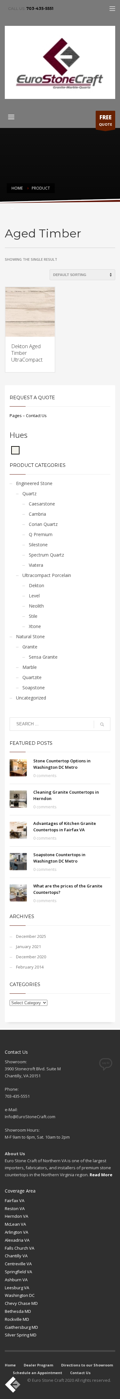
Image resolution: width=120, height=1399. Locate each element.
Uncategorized (31, 698)
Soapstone (33, 688)
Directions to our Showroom (87, 1365)
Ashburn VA (16, 1280)
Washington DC (20, 1295)
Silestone (38, 545)
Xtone (35, 626)
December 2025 (31, 936)
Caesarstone (42, 504)
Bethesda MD (18, 1311)
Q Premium (40, 534)
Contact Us (80, 1372)
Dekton (36, 585)
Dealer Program (38, 1365)
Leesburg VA (17, 1288)
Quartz (29, 493)
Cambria (37, 514)
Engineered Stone (34, 483)
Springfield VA (18, 1272)
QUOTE (105, 120)
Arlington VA (16, 1232)
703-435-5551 (39, 8)
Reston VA (15, 1208)
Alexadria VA (17, 1240)
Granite (29, 647)
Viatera (36, 565)
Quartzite (32, 677)
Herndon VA (16, 1216)
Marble (29, 667)
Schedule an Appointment (37, 1372)
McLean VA (15, 1224)
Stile (33, 616)
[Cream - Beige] (15, 450)
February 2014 (30, 967)
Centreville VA (18, 1264)
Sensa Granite (43, 657)
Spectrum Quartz (46, 555)
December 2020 (31, 957)
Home (10, 1365)
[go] (102, 724)
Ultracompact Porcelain (46, 575)
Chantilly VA (16, 1256)
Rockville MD (17, 1319)
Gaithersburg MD (21, 1327)
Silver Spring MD (20, 1335)
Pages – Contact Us (28, 415)
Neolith (36, 606)
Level (34, 596)
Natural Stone (30, 636)
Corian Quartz (43, 524)
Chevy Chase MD (21, 1303)
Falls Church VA (19, 1248)
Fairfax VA (14, 1200)
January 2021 (28, 946)
